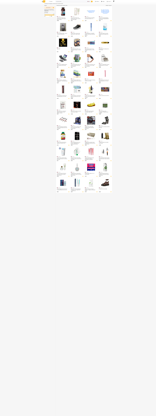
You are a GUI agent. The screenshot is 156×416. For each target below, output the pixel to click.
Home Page (46, 3)
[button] (97, 1)
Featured (110, 5)
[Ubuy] (43, 1)
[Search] (92, 1)
